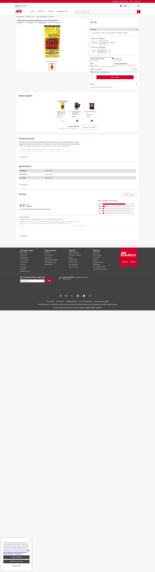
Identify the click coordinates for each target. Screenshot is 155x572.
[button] (108, 11)
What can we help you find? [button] (83, 11)
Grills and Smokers (41, 16)
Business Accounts (123, 1)
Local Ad (131, 1)
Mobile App (23, 269)
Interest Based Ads (71, 301)
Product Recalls (48, 264)
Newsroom (95, 259)
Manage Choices (16, 565)
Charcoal (51, 16)
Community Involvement (75, 255)
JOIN (49, 281)
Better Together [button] (25, 96)
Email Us (98, 307)
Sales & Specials (97, 255)
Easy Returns (47, 257)
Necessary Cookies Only (16, 561)
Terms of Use (50, 301)
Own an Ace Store (73, 262)
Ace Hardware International (100, 269)
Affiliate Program (73, 259)
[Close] (29, 540)
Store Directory (24, 262)
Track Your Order (48, 255)
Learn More (125, 261)
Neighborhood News (98, 262)
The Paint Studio (24, 259)
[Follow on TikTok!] (90, 296)
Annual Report (96, 264)
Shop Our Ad (23, 255)
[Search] (138, 11)
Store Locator (137, 1)
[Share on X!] (72, 296)
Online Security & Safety (50, 262)
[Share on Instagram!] (66, 296)
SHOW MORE (23, 157)
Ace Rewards (115, 1)
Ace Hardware (20, 16)
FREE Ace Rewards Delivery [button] (121, 63)
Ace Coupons (23, 266)
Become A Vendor (73, 266)
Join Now (132, 261)
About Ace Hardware (74, 252)
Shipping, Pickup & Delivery (51, 259)
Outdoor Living (30, 16)
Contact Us (47, 252)
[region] (16, 554)
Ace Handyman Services (99, 266)
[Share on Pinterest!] (78, 296)
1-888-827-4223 (90, 307)
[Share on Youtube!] (84, 296)
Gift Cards (22, 264)
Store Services (96, 257)
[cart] (138, 6)
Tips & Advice (96, 252)
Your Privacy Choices (100, 301)
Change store (134, 68)
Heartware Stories (73, 264)
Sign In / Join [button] (132, 65)
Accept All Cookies (16, 557)
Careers (71, 257)
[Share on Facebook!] (60, 296)
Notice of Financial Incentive (13, 552)
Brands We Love (24, 257)
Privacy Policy (60, 301)
